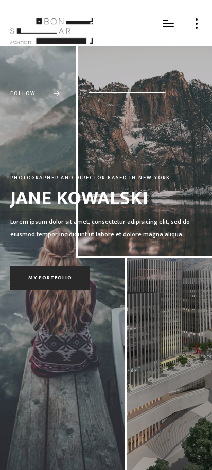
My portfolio (50, 278)
